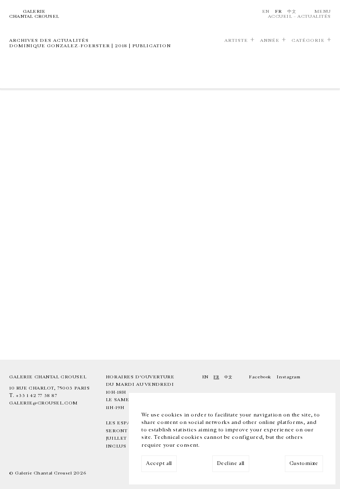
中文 (291, 11)
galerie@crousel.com (43, 403)
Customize (303, 463)
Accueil (280, 16)
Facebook (260, 377)
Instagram (288, 377)
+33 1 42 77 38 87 (36, 395)
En (266, 11)
